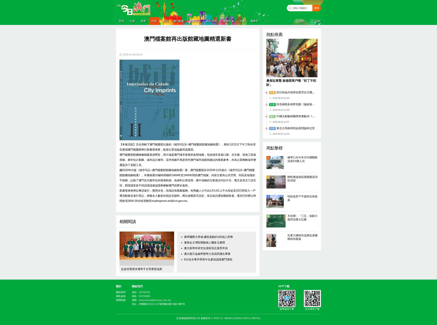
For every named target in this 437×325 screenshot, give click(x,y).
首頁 (121, 20)
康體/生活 (194, 20)
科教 (154, 20)
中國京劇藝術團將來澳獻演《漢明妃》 (292, 116)
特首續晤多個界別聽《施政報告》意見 (290, 104)
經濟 (143, 20)
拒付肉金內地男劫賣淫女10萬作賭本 (292, 92)
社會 (132, 20)
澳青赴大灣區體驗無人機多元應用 (204, 242)
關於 (302, 20)
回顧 (318, 20)
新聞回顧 (121, 300)
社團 (242, 20)
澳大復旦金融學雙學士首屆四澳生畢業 (207, 253)
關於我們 (121, 292)
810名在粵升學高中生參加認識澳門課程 (208, 259)
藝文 (165, 20)
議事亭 (254, 20)
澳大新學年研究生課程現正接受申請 (206, 248)
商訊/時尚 (211, 20)
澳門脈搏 (178, 20)
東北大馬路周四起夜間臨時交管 (292, 128)
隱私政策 (121, 296)
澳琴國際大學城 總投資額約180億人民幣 (208, 236)
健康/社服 (228, 20)
